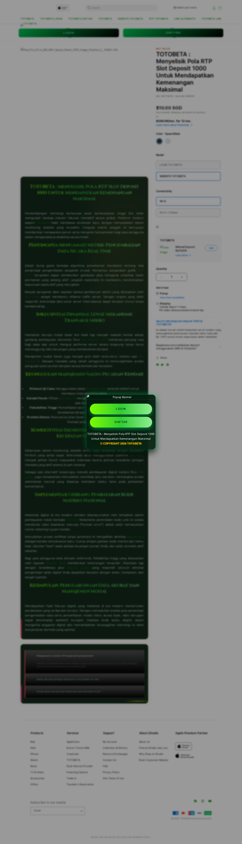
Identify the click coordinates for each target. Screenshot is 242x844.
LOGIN (121, 409)
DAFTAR (121, 422)
